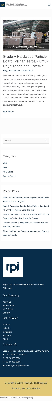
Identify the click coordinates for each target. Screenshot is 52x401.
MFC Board (8, 172)
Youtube (6, 324)
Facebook (7, 335)
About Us (7, 302)
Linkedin (6, 328)
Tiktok (5, 339)
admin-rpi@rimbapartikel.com (16, 365)
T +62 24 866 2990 (12, 358)
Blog (5, 163)
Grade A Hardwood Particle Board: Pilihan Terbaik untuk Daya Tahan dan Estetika (25, 61)
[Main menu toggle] (49, 5)
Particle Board (9, 176)
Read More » (8, 111)
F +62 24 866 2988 (12, 362)
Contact (6, 313)
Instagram (7, 332)
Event (5, 167)
